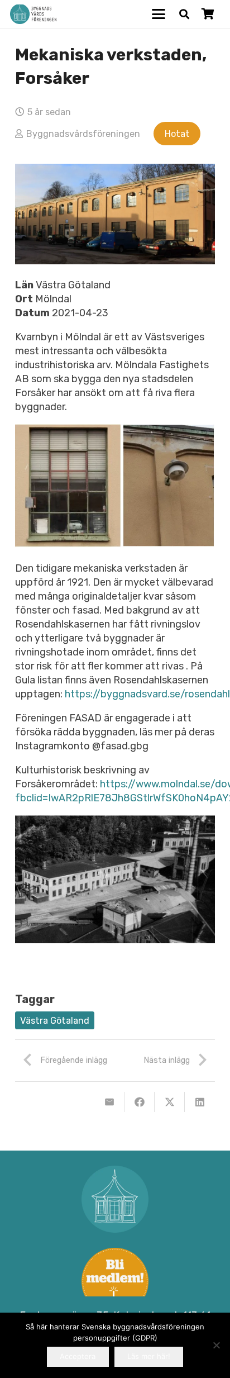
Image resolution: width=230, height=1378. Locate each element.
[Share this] (139, 1102)
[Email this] (109, 1102)
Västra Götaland (54, 1020)
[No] (216, 1345)
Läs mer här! (148, 1356)
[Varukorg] (207, 14)
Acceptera (77, 1356)
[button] (159, 14)
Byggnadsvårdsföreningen (83, 134)
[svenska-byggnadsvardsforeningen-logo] (33, 14)
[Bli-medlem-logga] (115, 1281)
